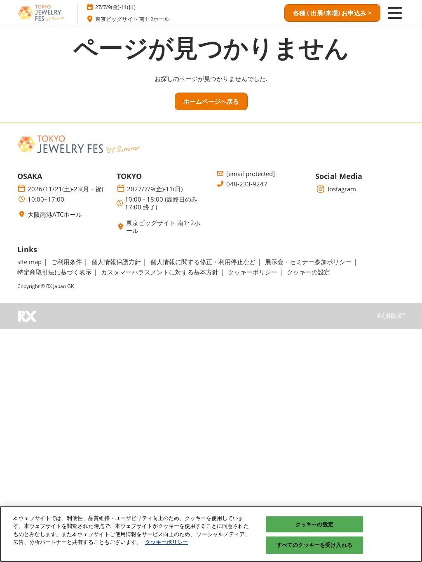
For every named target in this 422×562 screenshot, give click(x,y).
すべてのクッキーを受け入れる (314, 544)
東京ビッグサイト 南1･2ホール (132, 19)
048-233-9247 (246, 184)
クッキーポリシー (166, 542)
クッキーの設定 (314, 524)
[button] (332, 13)
